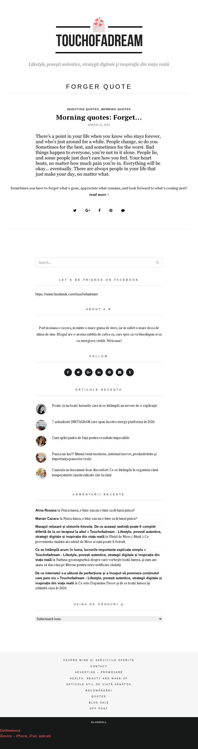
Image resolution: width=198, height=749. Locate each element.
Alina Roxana (45, 510)
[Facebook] (68, 372)
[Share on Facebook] (99, 210)
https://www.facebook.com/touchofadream (66, 294)
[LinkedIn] (99, 372)
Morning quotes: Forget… (99, 117)
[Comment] (123, 210)
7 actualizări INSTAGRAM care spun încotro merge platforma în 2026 (103, 421)
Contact (99, 666)
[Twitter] (78, 372)
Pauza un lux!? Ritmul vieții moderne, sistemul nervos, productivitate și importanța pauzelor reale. (104, 456)
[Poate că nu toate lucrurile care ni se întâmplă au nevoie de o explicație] (41, 409)
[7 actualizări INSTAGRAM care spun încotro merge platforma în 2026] (41, 426)
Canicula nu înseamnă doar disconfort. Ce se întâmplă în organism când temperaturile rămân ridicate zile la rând (105, 472)
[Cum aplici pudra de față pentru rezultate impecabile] (41, 441)
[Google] (89, 372)
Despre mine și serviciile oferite (98, 660)
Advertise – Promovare (99, 672)
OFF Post (99, 708)
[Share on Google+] (87, 210)
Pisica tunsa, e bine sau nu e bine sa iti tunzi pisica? (98, 510)
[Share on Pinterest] (110, 210)
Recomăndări (99, 690)
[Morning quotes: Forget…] (99, 174)
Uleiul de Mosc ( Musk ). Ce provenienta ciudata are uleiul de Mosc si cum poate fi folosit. (92, 539)
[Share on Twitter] (75, 210)
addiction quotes (83, 109)
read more (97, 194)
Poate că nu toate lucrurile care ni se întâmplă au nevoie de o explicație (104, 405)
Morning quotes (116, 109)
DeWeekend (10, 730)
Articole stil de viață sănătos (98, 684)
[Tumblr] (130, 372)
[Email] (119, 372)
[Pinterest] (109, 372)
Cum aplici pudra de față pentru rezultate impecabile (90, 437)
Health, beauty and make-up (99, 678)
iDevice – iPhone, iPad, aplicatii (25, 736)
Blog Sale (99, 702)
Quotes (99, 696)
